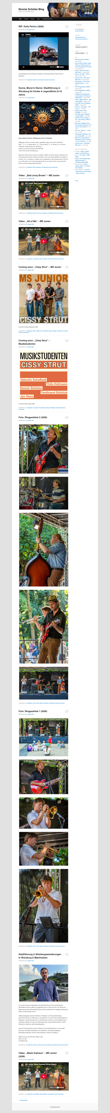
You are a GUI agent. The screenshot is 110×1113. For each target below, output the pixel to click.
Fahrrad (35, 1045)
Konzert (37, 703)
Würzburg (38, 167)
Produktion (45, 331)
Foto (34, 703)
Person (32, 19)
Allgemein (30, 80)
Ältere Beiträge (23, 1100)
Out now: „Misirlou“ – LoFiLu (83, 130)
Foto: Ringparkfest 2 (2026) (33, 417)
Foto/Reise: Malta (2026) (81, 162)
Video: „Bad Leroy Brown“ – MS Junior (39, 175)
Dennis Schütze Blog (31, 9)
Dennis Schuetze (79, 31)
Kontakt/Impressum (47, 19)
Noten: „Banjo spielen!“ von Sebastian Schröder (82, 166)
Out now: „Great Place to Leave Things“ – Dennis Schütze (83, 171)
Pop (37, 80)
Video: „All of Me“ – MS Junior (35, 221)
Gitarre (34, 331)
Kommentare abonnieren (81, 39)
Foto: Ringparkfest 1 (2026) (33, 711)
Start (20, 19)
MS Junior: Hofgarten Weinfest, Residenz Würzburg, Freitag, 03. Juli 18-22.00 (83, 125)
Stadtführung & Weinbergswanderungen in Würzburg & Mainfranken (83, 95)
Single (50, 331)
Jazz (34, 259)
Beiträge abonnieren (80, 37)
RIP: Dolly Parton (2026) (31, 26)
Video (40, 213)
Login (76, 180)
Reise (34, 167)
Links (38, 19)
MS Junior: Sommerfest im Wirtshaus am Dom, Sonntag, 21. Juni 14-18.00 (83, 139)
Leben (38, 1045)
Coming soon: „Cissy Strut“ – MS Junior (40, 266)
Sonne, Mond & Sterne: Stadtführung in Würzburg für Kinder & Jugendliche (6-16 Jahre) (40, 91)
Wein (45, 1045)
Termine (26, 19)
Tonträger (54, 331)
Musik (34, 80)
